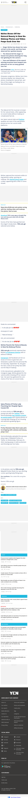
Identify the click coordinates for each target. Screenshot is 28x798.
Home (2, 27)
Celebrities (17, 27)
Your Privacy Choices (16, 797)
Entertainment (9, 27)
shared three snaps (17, 179)
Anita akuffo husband (15, 500)
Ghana (2, 660)
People (2, 653)
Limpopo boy (4, 502)
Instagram (4, 358)
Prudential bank (14, 502)
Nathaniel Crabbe (16, 43)
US (1, 576)
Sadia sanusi (4, 500)
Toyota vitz (23, 502)
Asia (2, 569)
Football (2, 584)
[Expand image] (26, 129)
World (2, 631)
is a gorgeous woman (13, 352)
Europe (2, 561)
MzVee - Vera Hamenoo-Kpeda (8, 494)
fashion (21, 119)
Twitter (17, 413)
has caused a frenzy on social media (13, 416)
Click (12, 69)
